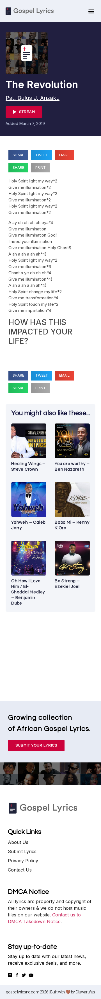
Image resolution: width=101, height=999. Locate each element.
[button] (91, 11)
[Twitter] (24, 975)
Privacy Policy (23, 860)
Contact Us (20, 870)
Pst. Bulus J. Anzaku (32, 98)
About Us (18, 842)
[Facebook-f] (17, 975)
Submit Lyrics (22, 851)
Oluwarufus (85, 992)
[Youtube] (31, 975)
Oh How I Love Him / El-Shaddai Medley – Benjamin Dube (28, 592)
